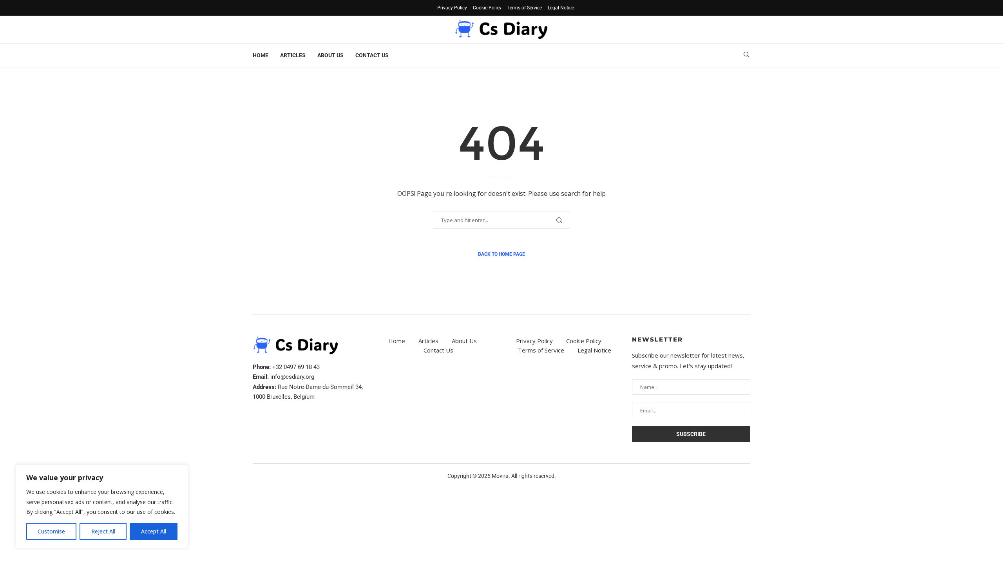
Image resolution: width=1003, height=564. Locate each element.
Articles (293, 55)
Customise (51, 531)
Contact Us (372, 55)
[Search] (746, 55)
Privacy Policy (452, 8)
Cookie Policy (487, 8)
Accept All (153, 531)
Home (260, 55)
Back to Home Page (501, 254)
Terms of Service (524, 8)
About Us (330, 55)
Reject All (103, 531)
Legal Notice (561, 8)
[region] (102, 506)
